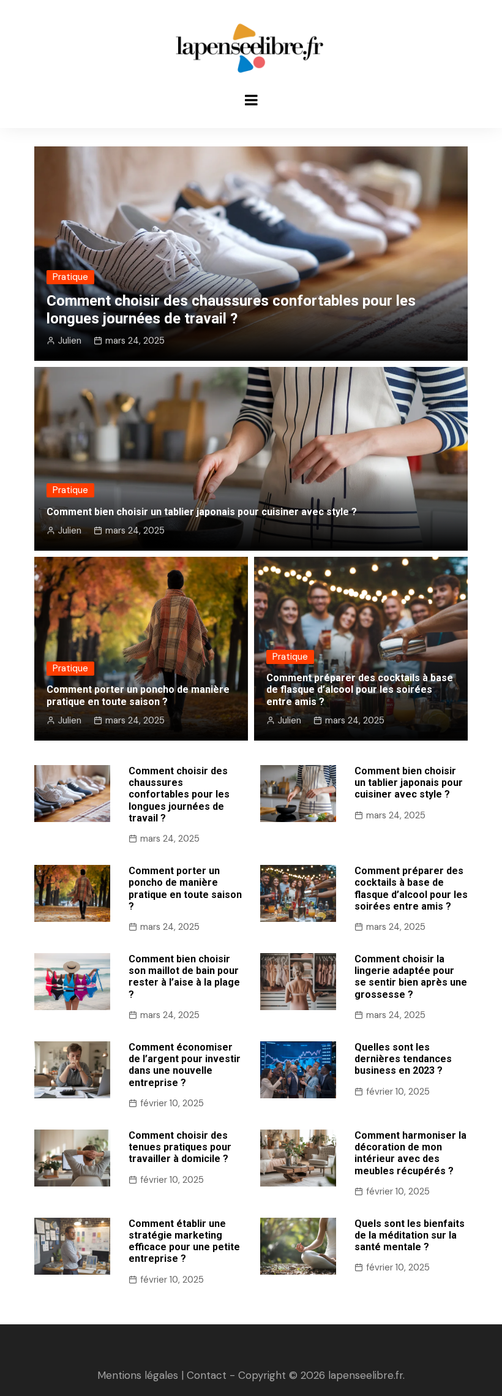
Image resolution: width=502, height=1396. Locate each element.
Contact (207, 1375)
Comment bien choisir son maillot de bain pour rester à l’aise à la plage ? (184, 976)
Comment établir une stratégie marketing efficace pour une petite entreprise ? (184, 1241)
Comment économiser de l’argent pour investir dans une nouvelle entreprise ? (185, 1065)
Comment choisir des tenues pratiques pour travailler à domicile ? (180, 1147)
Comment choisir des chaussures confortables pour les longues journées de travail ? (231, 309)
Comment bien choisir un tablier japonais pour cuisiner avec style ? (202, 512)
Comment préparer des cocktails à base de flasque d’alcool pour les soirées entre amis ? (359, 689)
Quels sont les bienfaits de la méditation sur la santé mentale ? (409, 1235)
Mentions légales (137, 1375)
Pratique (70, 277)
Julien (69, 340)
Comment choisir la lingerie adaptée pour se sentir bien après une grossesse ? (410, 976)
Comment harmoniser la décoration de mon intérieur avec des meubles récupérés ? (410, 1153)
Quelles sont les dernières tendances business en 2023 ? (403, 1058)
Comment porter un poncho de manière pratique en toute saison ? (138, 695)
